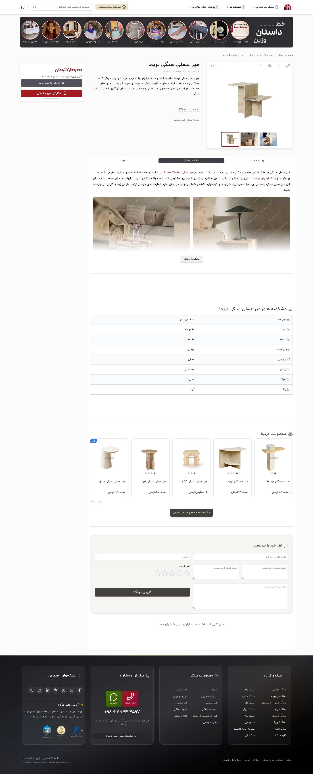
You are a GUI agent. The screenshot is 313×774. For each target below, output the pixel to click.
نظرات (123, 160)
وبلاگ (256, 760)
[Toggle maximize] (288, 65)
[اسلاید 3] (231, 473)
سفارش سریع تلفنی (49, 93)
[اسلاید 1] (275, 473)
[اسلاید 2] (272, 473)
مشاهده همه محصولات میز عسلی (191, 512)
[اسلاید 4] (228, 473)
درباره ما (236, 760)
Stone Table (172, 173)
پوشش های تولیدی (203, 7)
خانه (288, 760)
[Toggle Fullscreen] (260, 65)
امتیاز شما (184, 566)
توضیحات (259, 160)
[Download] (278, 65)
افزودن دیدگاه (142, 592)
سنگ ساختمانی (264, 7)
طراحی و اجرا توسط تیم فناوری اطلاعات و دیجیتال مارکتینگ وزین (46, 762)
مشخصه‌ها (191, 160)
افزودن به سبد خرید (49, 83)
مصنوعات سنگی (285, 55)
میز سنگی (267, 55)
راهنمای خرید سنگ (273, 760)
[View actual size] (269, 65)
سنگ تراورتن (268, 178)
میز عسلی (253, 55)
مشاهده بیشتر (191, 259)
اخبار (247, 760)
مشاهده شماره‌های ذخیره (119, 736)
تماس (225, 760)
